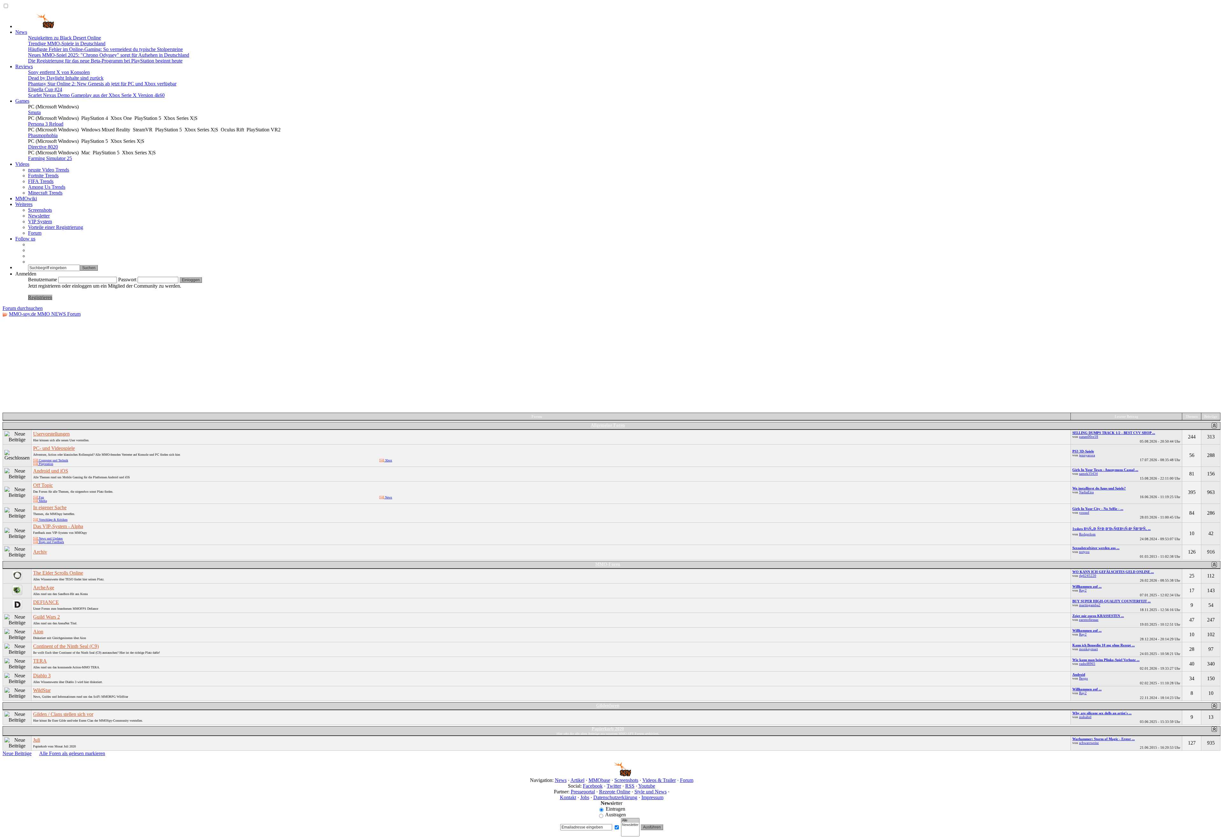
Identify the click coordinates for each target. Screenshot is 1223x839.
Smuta (34, 112)
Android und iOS (50, 471)
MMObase (599, 780)
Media (42, 501)
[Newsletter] (630, 825)
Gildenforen (607, 705)
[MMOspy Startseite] (34, 26)
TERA (40, 661)
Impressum (652, 797)
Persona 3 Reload (45, 124)
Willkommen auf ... (1087, 586)
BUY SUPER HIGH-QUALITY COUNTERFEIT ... (1111, 601)
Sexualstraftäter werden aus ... (1095, 548)
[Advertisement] (611, 364)
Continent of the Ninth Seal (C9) (66, 646)
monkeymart (1088, 649)
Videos (22, 164)
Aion (38, 631)
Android (1078, 674)
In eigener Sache (50, 507)
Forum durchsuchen (23, 308)
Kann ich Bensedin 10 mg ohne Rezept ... (1103, 645)
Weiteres (23, 204)
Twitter (614, 786)
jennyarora (1087, 455)
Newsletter (39, 215)
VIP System (40, 221)
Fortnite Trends (43, 175)
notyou (1084, 552)
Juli (36, 740)
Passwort (127, 279)
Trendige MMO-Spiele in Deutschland (66, 43)
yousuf (1084, 512)
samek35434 (1088, 473)
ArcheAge (43, 587)
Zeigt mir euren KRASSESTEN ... (1098, 616)
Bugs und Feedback (51, 542)
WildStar (42, 690)
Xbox (388, 460)
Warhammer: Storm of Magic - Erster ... (1103, 739)
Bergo (1083, 678)
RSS (629, 786)
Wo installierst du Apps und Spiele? (1099, 488)
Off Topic (43, 485)
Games (22, 101)
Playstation (45, 464)
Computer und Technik (53, 460)
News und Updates (50, 538)
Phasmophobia (43, 135)
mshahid (1085, 717)
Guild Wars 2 (46, 617)
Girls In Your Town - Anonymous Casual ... (1105, 470)
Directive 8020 (43, 147)
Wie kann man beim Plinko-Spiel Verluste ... (1106, 660)
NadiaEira (1086, 492)
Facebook (593, 786)
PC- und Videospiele (54, 448)
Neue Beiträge (17, 753)
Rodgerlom (1087, 534)
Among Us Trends (46, 187)
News (21, 32)
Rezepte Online (614, 791)
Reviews (24, 66)
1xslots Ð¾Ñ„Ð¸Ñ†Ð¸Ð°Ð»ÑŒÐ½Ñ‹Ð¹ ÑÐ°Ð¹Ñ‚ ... (1111, 529)
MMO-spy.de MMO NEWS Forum (45, 314)
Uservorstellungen (51, 434)
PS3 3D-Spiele (1083, 451)
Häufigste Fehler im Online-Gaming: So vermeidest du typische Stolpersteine (105, 49)
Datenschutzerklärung (615, 797)
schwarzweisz (1089, 743)
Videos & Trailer (659, 780)
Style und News (650, 791)
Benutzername (42, 279)
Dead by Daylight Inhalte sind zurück (66, 78)
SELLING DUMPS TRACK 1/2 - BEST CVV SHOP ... (1113, 433)
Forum (34, 233)
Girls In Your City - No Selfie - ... (1097, 509)
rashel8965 (1087, 664)
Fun (41, 497)
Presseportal (583, 791)
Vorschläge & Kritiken (53, 519)
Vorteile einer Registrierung (55, 227)
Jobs (584, 797)
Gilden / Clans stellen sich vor (63, 714)
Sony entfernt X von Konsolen (59, 72)
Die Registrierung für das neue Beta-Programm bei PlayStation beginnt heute (105, 60)
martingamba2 (1089, 605)
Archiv (40, 552)
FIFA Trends (41, 181)
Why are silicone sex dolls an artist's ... (1102, 713)
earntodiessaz (1088, 620)
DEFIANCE (46, 602)
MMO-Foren (607, 564)
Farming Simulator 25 (50, 158)
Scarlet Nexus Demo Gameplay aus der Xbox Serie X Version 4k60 (96, 95)
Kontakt (568, 797)
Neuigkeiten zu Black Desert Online (64, 37)
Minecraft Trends (45, 192)
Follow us (25, 238)
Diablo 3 (42, 675)
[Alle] (630, 820)
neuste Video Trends (48, 170)
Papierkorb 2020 (608, 728)
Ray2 (1083, 590)
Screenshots (40, 210)
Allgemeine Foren (608, 425)
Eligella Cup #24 (45, 89)
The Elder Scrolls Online (58, 573)
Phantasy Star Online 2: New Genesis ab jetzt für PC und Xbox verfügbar (102, 83)
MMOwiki (26, 198)
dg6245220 (1087, 576)
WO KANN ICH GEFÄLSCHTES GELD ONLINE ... (1113, 572)
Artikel (577, 780)
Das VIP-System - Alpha (58, 526)
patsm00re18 (1088, 436)
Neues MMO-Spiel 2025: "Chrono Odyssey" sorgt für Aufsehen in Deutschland (108, 55)
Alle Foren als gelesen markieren (72, 753)
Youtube (646, 786)
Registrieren (40, 297)
